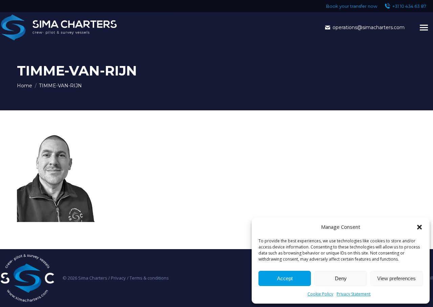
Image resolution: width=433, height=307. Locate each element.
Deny (341, 278)
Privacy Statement (353, 294)
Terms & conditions (149, 278)
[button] (419, 227)
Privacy (118, 278)
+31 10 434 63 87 (409, 6)
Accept (285, 278)
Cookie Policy (320, 294)
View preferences (396, 278)
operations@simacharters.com (369, 27)
